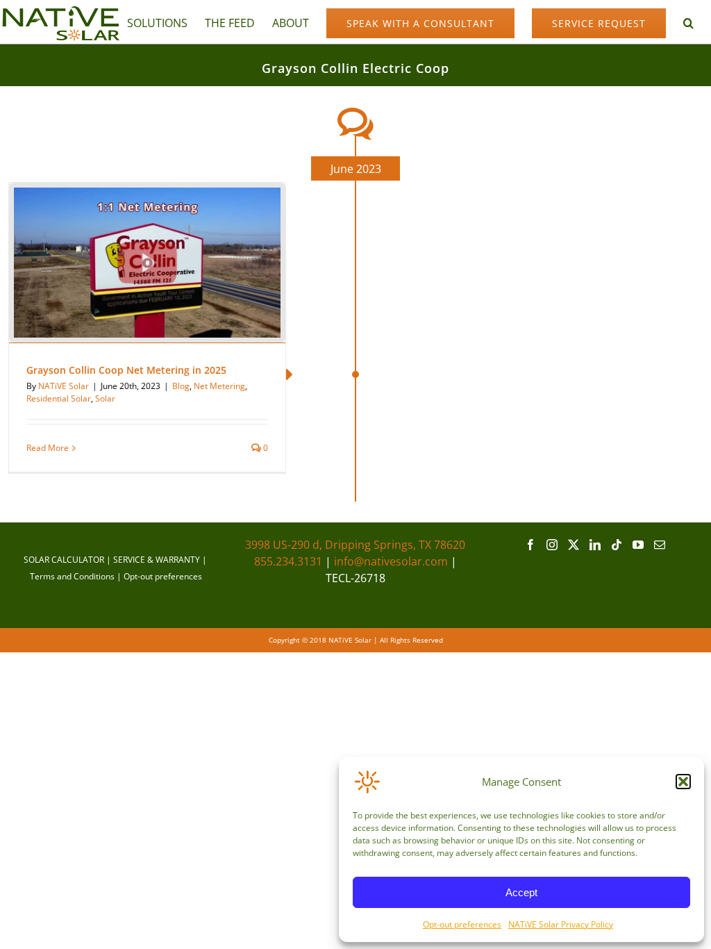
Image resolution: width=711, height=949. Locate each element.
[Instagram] (552, 544)
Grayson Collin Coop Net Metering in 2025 (126, 370)
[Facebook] (530, 544)
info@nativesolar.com (391, 561)
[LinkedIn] (595, 544)
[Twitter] (573, 544)
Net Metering (219, 386)
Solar (105, 398)
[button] (683, 782)
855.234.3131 (288, 561)
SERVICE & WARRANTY (156, 560)
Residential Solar (58, 398)
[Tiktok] (616, 544)
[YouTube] (638, 544)
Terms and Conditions (72, 576)
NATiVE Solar (63, 386)
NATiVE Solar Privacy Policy (560, 924)
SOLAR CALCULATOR (64, 560)
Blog (181, 386)
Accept (521, 892)
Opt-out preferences (462, 924)
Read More (47, 448)
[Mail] (659, 544)
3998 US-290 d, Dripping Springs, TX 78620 (355, 544)
